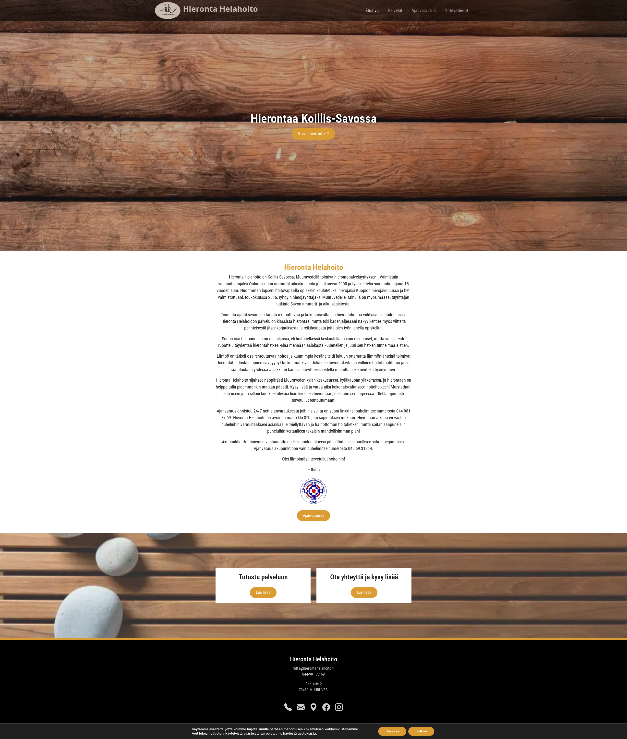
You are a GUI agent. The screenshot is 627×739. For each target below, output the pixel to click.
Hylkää (421, 731)
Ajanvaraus (421, 10)
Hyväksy (392, 731)
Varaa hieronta (311, 133)
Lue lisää (263, 592)
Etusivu (372, 10)
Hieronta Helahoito (313, 659)
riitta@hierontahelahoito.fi (313, 668)
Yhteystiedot (456, 10)
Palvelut (395, 10)
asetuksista (307, 733)
